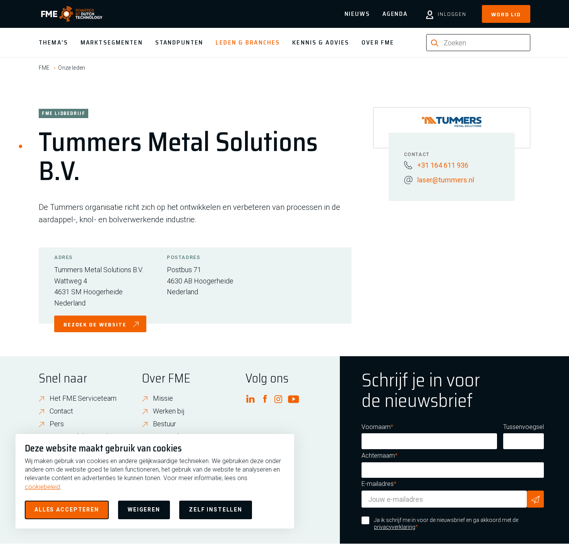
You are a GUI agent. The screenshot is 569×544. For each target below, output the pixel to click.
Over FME (378, 42)
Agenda (395, 14)
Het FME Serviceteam (83, 398)
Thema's (53, 42)
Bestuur (164, 424)
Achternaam (378, 455)
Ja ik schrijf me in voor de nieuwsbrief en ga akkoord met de (446, 523)
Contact (61, 411)
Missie (163, 398)
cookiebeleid (42, 487)
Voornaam (376, 427)
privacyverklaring (394, 527)
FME (44, 68)
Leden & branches (248, 42)
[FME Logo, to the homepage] (72, 14)
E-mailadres (378, 483)
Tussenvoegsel (523, 427)
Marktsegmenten (112, 42)
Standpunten (179, 42)
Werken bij (169, 411)
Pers (57, 424)
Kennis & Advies (320, 42)
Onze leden (71, 68)
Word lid (506, 14)
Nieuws (357, 14)
